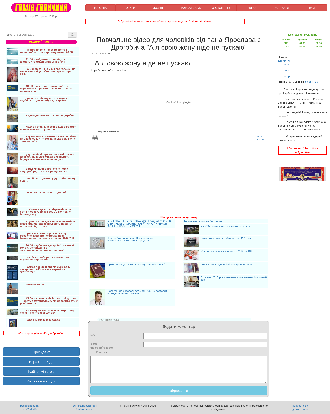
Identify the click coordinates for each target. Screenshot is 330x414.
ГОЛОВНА (100, 8)
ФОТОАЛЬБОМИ (191, 8)
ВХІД (312, 8)
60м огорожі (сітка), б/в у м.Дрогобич (41, 333)
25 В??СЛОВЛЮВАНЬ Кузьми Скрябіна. (226, 226)
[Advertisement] (178, 173)
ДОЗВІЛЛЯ (160, 8)
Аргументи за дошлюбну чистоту (204, 221)
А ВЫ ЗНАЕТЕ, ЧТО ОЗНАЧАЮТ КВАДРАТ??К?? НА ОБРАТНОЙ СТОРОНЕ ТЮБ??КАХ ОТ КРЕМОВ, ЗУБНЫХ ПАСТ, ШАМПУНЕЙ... (139, 223)
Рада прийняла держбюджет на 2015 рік (226, 238)
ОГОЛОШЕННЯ (221, 8)
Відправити (179, 390)
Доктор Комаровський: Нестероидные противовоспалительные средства (130, 239)
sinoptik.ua (311, 81)
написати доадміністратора (300, 407)
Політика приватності (84, 405)
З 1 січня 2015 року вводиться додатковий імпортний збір (234, 278)
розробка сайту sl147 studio (29, 407)
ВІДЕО (251, 8)
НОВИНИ (130, 8)
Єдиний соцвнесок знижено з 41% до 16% (227, 251)
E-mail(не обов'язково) (101, 345)
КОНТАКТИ (282, 8)
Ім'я (92, 335)
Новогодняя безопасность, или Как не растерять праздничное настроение (137, 292)
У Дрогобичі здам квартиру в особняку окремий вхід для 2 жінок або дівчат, (165, 21)
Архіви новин (84, 409)
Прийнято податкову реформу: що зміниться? (136, 264)
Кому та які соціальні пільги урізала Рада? (227, 264)
